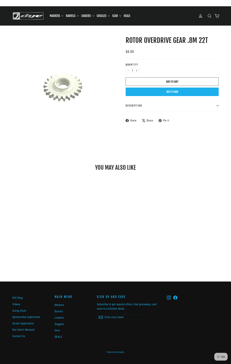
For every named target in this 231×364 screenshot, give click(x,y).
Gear (115, 16)
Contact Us (18, 336)
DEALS (127, 16)
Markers (55, 16)
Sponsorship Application (26, 317)
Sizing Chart (19, 310)
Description (134, 105)
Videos (16, 304)
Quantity (132, 64)
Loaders (86, 16)
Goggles (102, 16)
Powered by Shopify (115, 352)
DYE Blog (17, 297)
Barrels (71, 16)
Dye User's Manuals (23, 329)
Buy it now (172, 91)
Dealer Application (23, 323)
